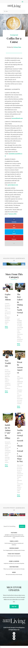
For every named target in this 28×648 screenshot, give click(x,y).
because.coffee (12, 214)
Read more (6, 327)
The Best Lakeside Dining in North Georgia (20, 304)
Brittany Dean (17, 47)
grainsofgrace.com (13, 185)
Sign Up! (14, 606)
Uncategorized (14, 35)
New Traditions (8, 363)
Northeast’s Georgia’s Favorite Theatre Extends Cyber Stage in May (20, 445)
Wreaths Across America (20, 367)
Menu (7, 11)
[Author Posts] (7, 290)
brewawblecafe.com (17, 118)
